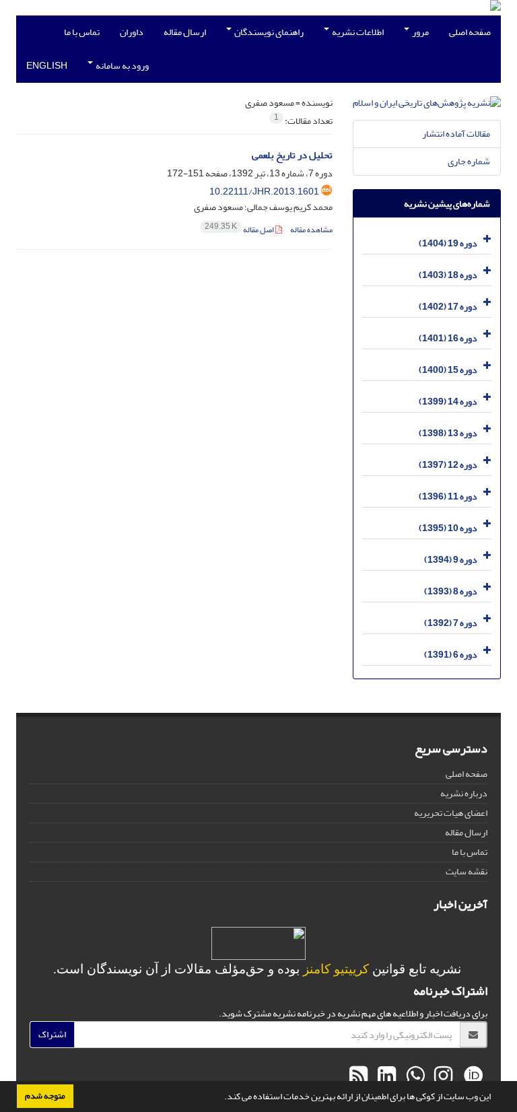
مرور (420, 32)
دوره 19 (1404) (448, 243)
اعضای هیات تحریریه (450, 813)
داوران (131, 32)
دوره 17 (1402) (448, 307)
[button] (221, 1098)
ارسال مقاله (185, 32)
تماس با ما (82, 32)
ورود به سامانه (121, 66)
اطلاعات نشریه (357, 32)
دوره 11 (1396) (448, 496)
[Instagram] (441, 1076)
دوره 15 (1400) (448, 370)
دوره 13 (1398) (448, 433)
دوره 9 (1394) (450, 560)
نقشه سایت (466, 871)
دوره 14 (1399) (448, 401)
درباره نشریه (463, 793)
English (46, 66)
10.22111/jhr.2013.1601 (264, 191)
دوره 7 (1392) (450, 623)
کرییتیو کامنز (336, 969)
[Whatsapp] (413, 1076)
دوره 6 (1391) (450, 655)
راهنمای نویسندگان (268, 32)
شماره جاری (469, 161)
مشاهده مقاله (311, 230)
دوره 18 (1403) (448, 275)
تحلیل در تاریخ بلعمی (292, 155)
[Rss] (358, 1076)
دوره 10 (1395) (448, 528)
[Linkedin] (385, 1076)
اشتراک (52, 1034)
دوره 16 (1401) (448, 338)
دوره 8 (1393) (450, 591)
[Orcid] (471, 1076)
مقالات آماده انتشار (456, 134)
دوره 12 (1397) (448, 465)
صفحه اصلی (470, 32)
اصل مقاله (240, 230)
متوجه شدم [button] (45, 1096)
